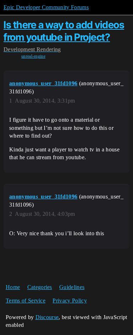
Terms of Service (25, 301)
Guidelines (71, 287)
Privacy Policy (69, 301)
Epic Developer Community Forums (46, 7)
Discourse (47, 317)
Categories (39, 287)
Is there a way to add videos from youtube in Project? (64, 31)
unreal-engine (33, 56)
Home (13, 287)
